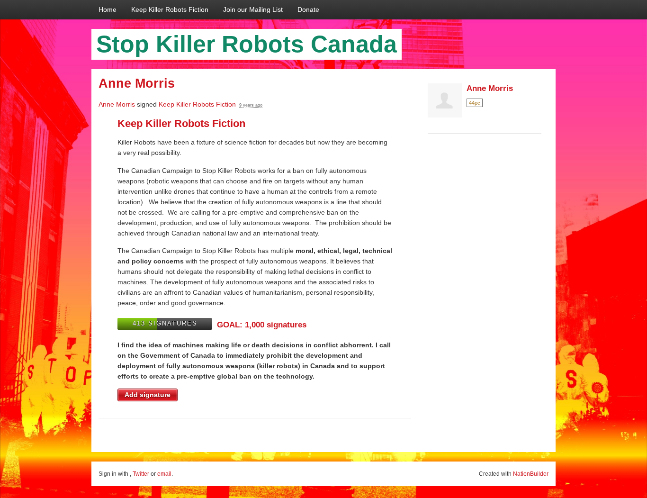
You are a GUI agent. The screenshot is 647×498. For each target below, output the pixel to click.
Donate (308, 9)
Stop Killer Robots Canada (246, 44)
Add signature (148, 394)
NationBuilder (530, 474)
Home (108, 9)
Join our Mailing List (253, 9)
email (164, 474)
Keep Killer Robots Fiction (169, 9)
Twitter (141, 474)
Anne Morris (117, 104)
